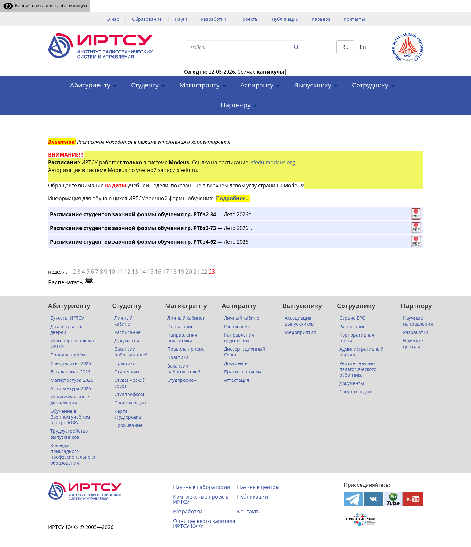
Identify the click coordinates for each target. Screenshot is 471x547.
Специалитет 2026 (70, 363)
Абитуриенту (90, 85)
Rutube (393, 499)
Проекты (249, 19)
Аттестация (236, 380)
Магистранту (199, 85)
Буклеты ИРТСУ (67, 318)
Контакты (354, 19)
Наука (181, 19)
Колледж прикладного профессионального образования (72, 454)
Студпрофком (129, 394)
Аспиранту (256, 85)
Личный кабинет (123, 321)
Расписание (127, 332)
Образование (147, 19)
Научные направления (418, 321)
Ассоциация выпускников (299, 321)
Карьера (321, 19)
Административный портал (361, 352)
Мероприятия (300, 332)
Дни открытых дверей (66, 329)
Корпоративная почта (356, 338)
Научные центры (413, 343)
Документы (126, 341)
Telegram (353, 499)
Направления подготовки (182, 338)
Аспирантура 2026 (70, 388)
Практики (125, 363)
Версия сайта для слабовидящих (50, 6)
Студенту (145, 85)
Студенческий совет (129, 383)
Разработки (213, 19)
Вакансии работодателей (131, 352)
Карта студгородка (127, 414)
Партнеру (236, 105)
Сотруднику (370, 85)
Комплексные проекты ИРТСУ (201, 499)
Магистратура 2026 (71, 380)
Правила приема (186, 349)
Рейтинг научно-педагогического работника (357, 369)
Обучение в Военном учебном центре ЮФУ (70, 417)
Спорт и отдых (130, 403)
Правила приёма (69, 355)
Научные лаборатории (201, 487)
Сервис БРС (352, 318)
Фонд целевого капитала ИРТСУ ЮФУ (204, 524)
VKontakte (373, 499)
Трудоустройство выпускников (69, 434)
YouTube (413, 499)
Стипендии (126, 372)
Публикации (285, 19)
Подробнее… (233, 198)
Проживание (128, 425)
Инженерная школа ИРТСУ (72, 343)
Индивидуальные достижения (69, 399)
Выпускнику (312, 85)
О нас (112, 19)
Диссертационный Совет (244, 352)
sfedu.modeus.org (273, 162)
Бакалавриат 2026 (70, 372)
